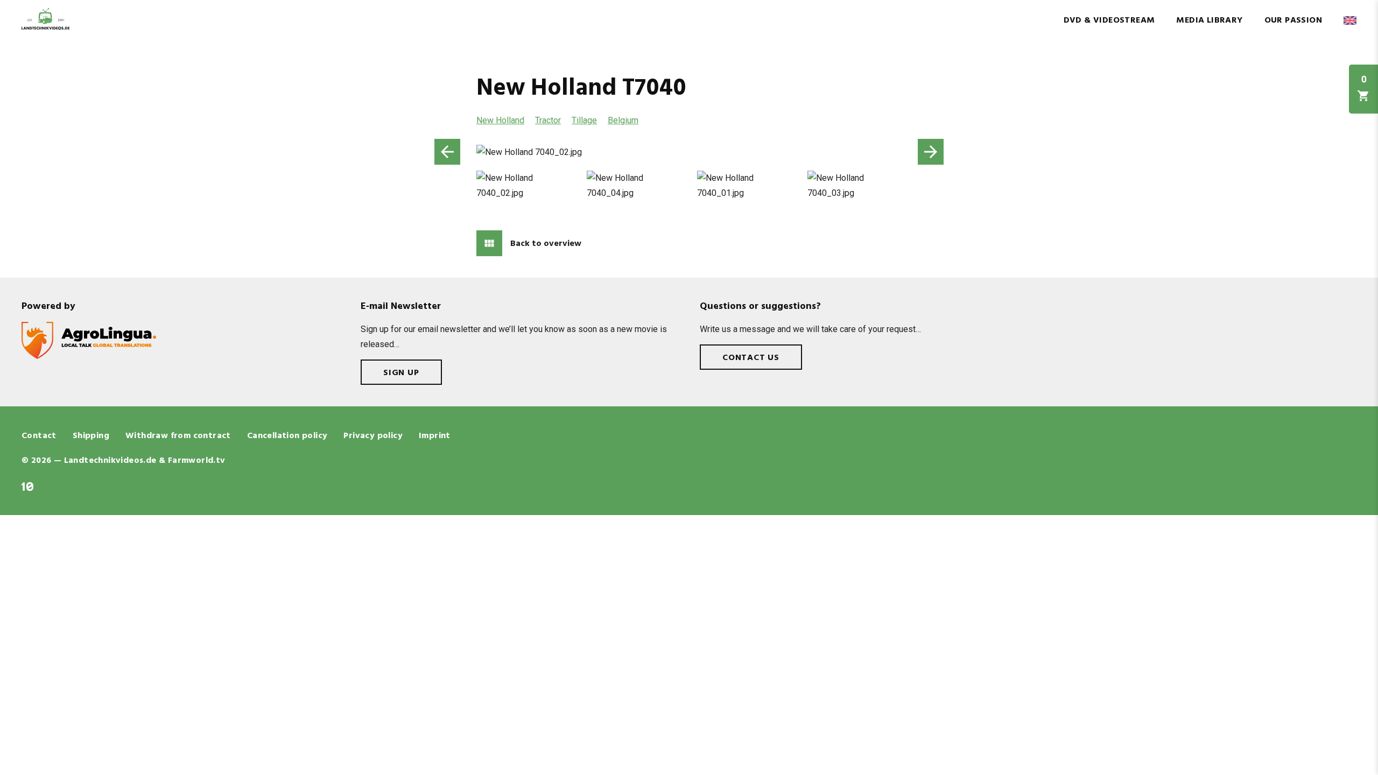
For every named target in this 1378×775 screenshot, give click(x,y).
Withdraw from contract (178, 436)
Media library (1209, 20)
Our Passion (1293, 20)
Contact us (750, 358)
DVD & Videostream (1109, 20)
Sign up (401, 373)
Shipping (91, 436)
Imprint (435, 436)
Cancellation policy (287, 436)
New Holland (500, 120)
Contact (39, 436)
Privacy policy (373, 436)
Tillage (584, 120)
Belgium (623, 120)
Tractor (548, 120)
